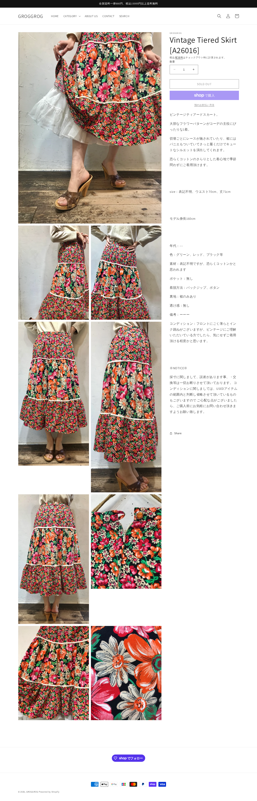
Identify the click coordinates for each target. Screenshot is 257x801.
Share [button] (178, 433)
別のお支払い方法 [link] (204, 104)
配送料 (179, 57)
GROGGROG (32, 791)
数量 (172, 61)
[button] (71, 16)
